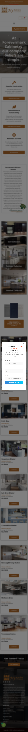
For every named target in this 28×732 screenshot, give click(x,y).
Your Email (7, 368)
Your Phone (7, 375)
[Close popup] (24, 344)
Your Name (7, 360)
